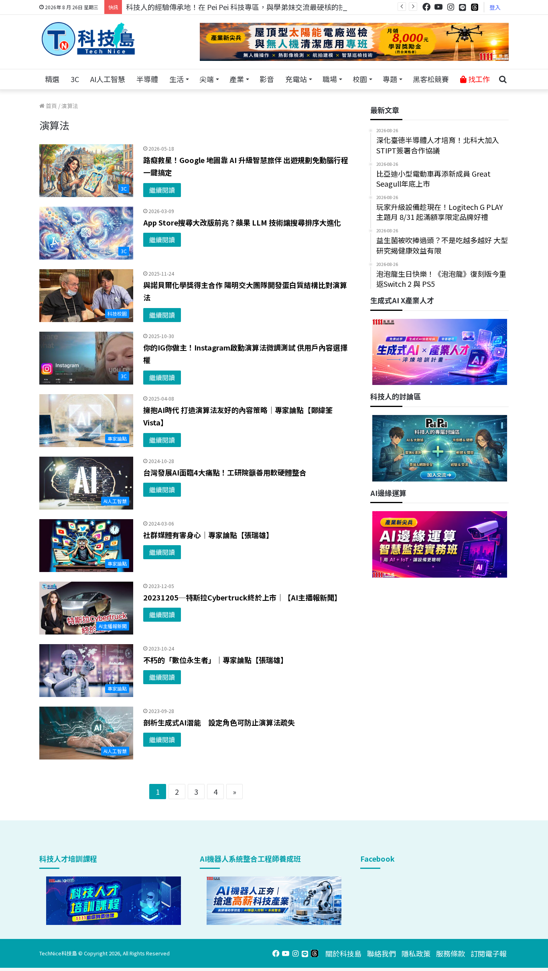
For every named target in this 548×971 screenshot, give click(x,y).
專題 (390, 79)
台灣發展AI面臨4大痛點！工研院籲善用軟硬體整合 (224, 472)
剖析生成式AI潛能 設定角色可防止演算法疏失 (219, 722)
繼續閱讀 (162, 190)
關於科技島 (343, 953)
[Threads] (475, 7)
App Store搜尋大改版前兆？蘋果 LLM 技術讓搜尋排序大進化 (242, 222)
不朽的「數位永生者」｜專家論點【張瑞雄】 (215, 660)
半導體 (147, 79)
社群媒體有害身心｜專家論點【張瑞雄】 (208, 535)
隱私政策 (416, 953)
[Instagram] (450, 7)
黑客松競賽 (431, 79)
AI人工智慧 (107, 79)
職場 (330, 79)
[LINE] (463, 7)
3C (75, 79)
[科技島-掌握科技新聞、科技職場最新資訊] (88, 39)
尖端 (206, 79)
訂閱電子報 (489, 953)
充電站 (296, 79)
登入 (495, 7)
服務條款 (450, 953)
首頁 (51, 106)
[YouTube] (438, 7)
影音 (267, 79)
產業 (236, 79)
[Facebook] (426, 7)
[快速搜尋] (503, 79)
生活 (176, 79)
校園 (360, 79)
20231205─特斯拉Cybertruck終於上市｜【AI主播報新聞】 (242, 597)
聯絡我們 (381, 953)
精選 (52, 79)
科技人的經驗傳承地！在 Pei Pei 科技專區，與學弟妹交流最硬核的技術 (239, 7)
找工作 (478, 79)
